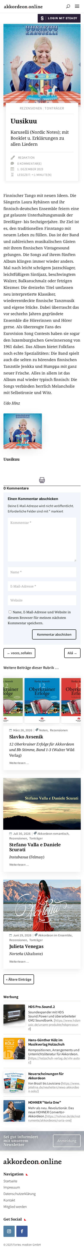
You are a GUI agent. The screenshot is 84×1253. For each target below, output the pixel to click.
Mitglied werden (15, 1206)
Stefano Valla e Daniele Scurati (35, 847)
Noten (43, 730)
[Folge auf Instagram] (9, 1231)
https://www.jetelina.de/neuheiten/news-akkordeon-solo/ (54, 1087)
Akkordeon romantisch (52, 833)
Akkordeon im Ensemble (55, 935)
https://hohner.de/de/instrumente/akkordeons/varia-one (54, 1118)
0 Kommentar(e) (29, 163)
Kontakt (9, 1200)
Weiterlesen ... (19, 762)
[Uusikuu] (22, 447)
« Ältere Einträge (18, 979)
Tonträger (54, 108)
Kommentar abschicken (54, 634)
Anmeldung (66, 1140)
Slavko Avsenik (26, 737)
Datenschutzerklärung (19, 1193)
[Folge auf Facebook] (22, 1231)
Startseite (10, 1181)
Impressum (11, 1187)
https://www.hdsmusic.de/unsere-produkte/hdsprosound (54, 1024)
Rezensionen (31, 108)
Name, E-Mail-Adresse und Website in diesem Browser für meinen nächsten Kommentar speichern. (39, 617)
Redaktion (26, 157)
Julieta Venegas (26, 946)
